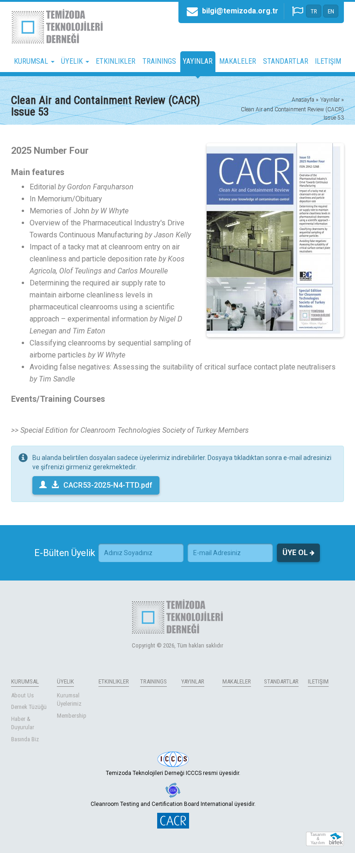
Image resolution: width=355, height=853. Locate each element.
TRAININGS (159, 61)
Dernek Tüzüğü (29, 706)
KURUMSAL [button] (32, 61)
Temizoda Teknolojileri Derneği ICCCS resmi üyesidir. (173, 773)
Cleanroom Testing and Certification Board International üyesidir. (173, 804)
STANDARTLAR (285, 61)
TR (314, 11)
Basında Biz (25, 739)
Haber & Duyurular (22, 723)
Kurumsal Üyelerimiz (69, 700)
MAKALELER (237, 61)
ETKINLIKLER (115, 61)
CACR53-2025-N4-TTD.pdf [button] (108, 485)
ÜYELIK (65, 681)
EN (331, 11)
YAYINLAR (198, 61)
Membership (71, 715)
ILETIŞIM (328, 61)
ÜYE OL (296, 552)
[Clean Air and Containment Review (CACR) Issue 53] (275, 240)
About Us (22, 695)
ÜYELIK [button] (73, 61)
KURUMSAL (25, 681)
